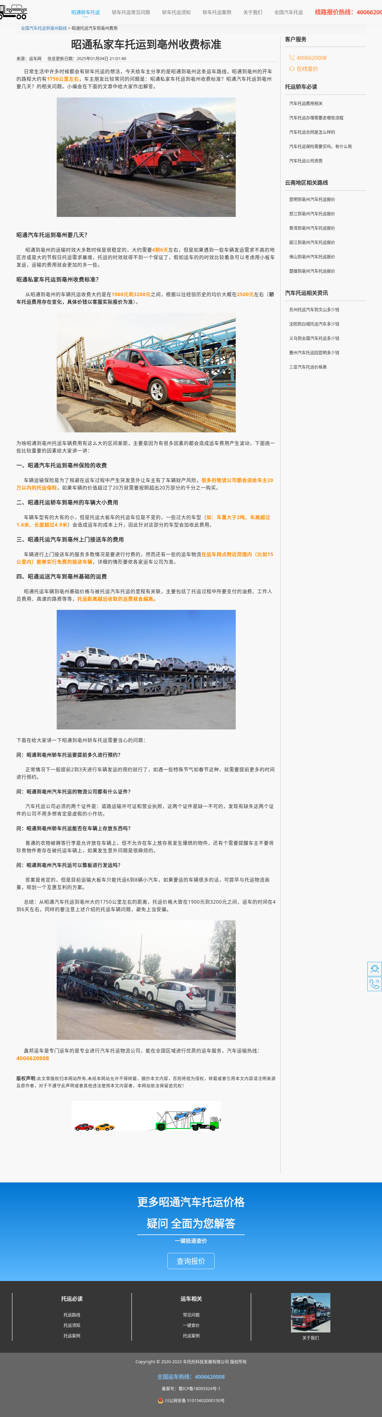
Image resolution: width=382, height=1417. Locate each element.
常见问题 (191, 1314)
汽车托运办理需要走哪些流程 (316, 117)
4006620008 (311, 57)
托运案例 (72, 1335)
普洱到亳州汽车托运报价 (312, 228)
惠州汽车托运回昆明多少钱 (314, 352)
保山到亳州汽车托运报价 (312, 256)
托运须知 (72, 1325)
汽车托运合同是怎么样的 (312, 132)
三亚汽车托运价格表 (308, 367)
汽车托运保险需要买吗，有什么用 (320, 146)
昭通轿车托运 (88, 12)
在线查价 (307, 68)
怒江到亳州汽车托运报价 (312, 213)
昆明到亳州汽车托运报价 (312, 199)
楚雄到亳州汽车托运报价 (312, 271)
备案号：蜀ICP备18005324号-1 (191, 1388)
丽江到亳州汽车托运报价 (312, 242)
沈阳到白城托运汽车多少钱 (314, 324)
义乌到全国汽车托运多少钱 (314, 338)
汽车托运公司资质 (306, 160)
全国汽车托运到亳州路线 (44, 28)
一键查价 (191, 1325)
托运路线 (72, 1314)
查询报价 (191, 1261)
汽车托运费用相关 (306, 103)
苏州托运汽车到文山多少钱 (314, 309)
